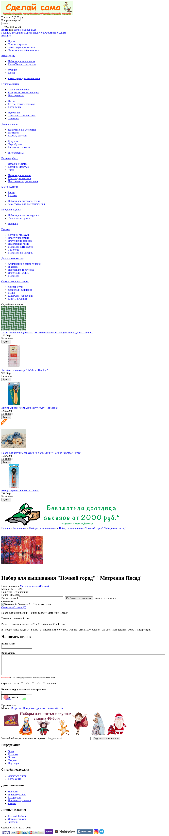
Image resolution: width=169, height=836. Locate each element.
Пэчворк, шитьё (10, 84)
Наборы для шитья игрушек (23, 215)
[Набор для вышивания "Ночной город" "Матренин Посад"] (22, 570)
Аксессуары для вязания (21, 47)
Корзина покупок (34, 32)
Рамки (11, 292)
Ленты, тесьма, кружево (21, 104)
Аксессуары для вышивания (24, 78)
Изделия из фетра (18, 163)
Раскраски (13, 275)
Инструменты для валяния (23, 181)
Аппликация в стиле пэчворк (24, 263)
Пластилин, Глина (18, 272)
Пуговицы (14, 112)
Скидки (12, 760)
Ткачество (13, 249)
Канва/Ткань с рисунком (22, 64)
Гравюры (13, 266)
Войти (5, 29)
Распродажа (14, 797)
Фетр (11, 169)
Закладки (13, 822)
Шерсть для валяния (19, 178)
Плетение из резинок (20, 240)
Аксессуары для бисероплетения (26, 204)
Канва (11, 72)
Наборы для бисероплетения (24, 201)
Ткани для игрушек (19, 218)
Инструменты (16, 95)
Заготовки (13, 132)
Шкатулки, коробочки (20, 295)
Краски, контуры (17, 135)
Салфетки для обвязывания (23, 50)
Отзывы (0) (19, 607)
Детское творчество (12, 258)
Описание (7, 607)
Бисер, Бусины (9, 186)
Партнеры (13, 763)
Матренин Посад (20, 708)
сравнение (7, 601)
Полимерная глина (18, 243)
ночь (42, 708)
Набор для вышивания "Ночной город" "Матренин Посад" (92, 528)
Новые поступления (19, 800)
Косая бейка (14, 107)
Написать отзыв (42, 604)
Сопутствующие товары (15, 281)
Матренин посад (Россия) (34, 586)
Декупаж (13, 141)
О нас (11, 751)
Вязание (6, 35)
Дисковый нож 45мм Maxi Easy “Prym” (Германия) (29, 407)
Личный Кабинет (18, 816)
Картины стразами (18, 234)
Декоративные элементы (22, 129)
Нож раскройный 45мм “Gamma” (20, 490)
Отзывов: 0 (24, 604)
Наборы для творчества (21, 269)
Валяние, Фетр (9, 158)
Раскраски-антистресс (20, 246)
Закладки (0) (17, 32)
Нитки (11, 101)
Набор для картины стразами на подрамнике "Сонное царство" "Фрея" (41, 452)
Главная (5, 32)
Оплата (12, 757)
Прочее (5, 229)
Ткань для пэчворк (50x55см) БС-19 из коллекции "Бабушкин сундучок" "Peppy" (47, 332)
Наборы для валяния (19, 175)
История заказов (17, 819)
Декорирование (10, 124)
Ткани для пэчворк (18, 89)
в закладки (110, 598)
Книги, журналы (17, 298)
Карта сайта (14, 778)
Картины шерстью (18, 166)
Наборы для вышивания (21, 61)
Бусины (12, 195)
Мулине (12, 69)
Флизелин (13, 118)
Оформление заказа (55, 32)
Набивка (13, 223)
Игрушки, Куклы (11, 209)
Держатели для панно (20, 289)
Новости (13, 791)
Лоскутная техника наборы (23, 92)
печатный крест (56, 708)
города (35, 708)
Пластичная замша (18, 237)
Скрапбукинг (15, 144)
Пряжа (11, 41)
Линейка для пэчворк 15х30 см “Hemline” (24, 370)
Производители (17, 794)
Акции (12, 803)
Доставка (13, 754)
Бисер (11, 192)
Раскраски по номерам (20, 252)
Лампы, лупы (15, 286)
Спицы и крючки (17, 44)
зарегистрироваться (25, 29)
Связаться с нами (17, 776)
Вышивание (8, 55)
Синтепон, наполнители (21, 115)
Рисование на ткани (19, 147)
